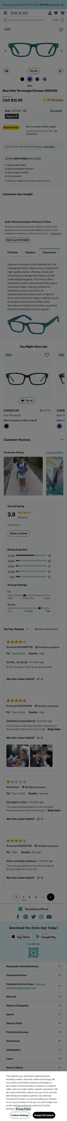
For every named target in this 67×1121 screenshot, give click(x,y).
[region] (33, 1096)
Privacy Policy (23, 1108)
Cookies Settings (19, 1115)
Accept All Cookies (44, 1115)
